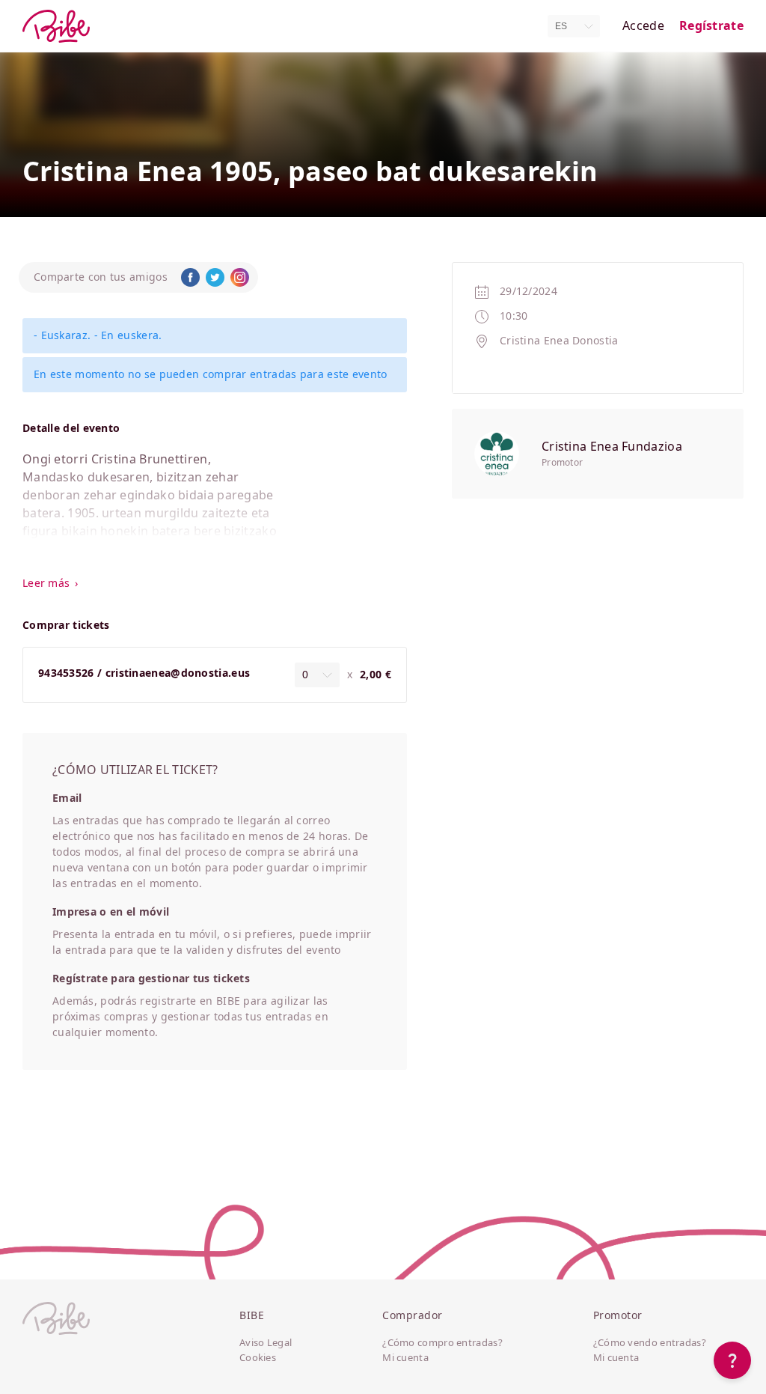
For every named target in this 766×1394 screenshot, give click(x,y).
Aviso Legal (265, 1343)
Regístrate (711, 26)
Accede (643, 26)
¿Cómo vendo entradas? (649, 1343)
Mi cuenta (405, 1358)
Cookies (257, 1358)
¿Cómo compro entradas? (442, 1343)
